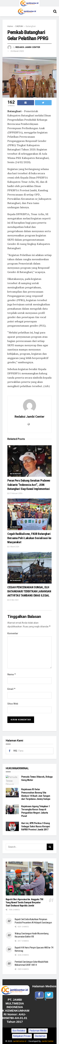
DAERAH (19, 26)
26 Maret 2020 (17, 51)
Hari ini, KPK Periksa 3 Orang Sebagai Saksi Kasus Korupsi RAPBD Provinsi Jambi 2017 (35, 826)
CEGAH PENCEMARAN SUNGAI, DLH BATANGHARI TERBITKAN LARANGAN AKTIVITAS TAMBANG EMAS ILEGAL (29, 591)
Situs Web (12, 703)
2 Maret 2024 (14, 547)
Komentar (12, 633)
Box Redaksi (19, 1030)
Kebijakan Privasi (22, 1036)
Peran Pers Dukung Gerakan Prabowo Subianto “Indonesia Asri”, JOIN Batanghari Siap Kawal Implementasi (28, 484)
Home (10, 26)
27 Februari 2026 (15, 493)
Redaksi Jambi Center (27, 47)
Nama (11, 674)
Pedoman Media (38, 1030)
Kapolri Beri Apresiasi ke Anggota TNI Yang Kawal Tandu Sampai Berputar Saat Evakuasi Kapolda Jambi (24, 902)
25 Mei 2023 (14, 600)
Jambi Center (47, 1041)
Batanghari (31, 26)
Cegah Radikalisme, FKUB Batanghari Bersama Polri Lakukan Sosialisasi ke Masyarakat (29, 538)
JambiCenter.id (19, 1041)
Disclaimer (40, 1036)
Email (11, 688)
